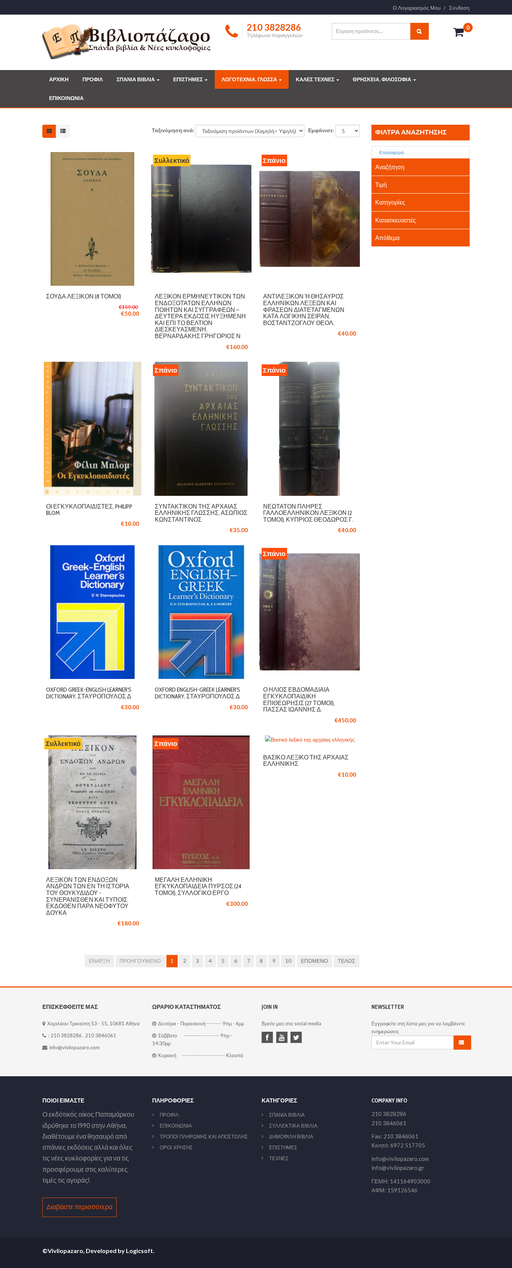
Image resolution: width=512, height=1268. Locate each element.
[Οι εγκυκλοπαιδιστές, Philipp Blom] (92, 365)
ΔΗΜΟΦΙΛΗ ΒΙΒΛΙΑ (291, 1137)
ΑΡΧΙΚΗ (59, 79)
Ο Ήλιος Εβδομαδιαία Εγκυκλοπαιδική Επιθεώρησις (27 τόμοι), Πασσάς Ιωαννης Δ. (299, 699)
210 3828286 (66, 1035)
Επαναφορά (391, 152)
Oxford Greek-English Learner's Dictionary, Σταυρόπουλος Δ (89, 693)
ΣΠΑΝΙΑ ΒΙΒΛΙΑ (136, 79)
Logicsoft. (140, 1250)
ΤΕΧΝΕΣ (279, 1158)
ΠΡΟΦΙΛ (92, 79)
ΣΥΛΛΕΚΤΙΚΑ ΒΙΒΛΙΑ (293, 1126)
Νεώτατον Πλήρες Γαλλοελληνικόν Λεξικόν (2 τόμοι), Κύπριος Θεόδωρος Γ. (308, 513)
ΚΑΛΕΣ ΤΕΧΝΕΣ (315, 79)
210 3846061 (100, 1035)
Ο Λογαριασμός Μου (417, 7)
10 (288, 961)
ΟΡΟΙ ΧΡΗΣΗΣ (176, 1147)
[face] (268, 1038)
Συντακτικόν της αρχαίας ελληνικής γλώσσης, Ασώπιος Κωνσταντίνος (201, 513)
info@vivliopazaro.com (74, 1047)
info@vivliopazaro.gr (397, 1167)
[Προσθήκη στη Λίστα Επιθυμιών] (92, 219)
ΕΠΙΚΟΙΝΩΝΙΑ (66, 98)
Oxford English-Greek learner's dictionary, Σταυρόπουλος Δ (197, 693)
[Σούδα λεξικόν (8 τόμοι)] (92, 156)
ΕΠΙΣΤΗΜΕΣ (188, 79)
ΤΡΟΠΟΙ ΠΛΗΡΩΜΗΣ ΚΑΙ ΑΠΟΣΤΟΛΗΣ (204, 1137)
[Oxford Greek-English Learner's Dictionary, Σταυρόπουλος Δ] (92, 549)
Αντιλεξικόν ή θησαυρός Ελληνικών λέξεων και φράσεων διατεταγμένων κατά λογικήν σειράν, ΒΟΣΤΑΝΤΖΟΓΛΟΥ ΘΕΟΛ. (303, 309)
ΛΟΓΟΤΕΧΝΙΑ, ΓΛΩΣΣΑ (250, 79)
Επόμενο (314, 961)
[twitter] (297, 1038)
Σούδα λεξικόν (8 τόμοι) (83, 296)
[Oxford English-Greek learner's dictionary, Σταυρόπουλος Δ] (201, 549)
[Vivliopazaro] (126, 41)
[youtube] (283, 1038)
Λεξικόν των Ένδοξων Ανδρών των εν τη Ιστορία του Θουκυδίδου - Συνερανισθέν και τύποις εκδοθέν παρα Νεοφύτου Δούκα (87, 896)
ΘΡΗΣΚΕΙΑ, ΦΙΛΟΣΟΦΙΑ (382, 79)
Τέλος (346, 961)
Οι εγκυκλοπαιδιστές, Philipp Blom (89, 510)
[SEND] (463, 1042)
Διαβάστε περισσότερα (79, 1207)
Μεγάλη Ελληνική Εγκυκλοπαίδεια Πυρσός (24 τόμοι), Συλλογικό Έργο (198, 886)
